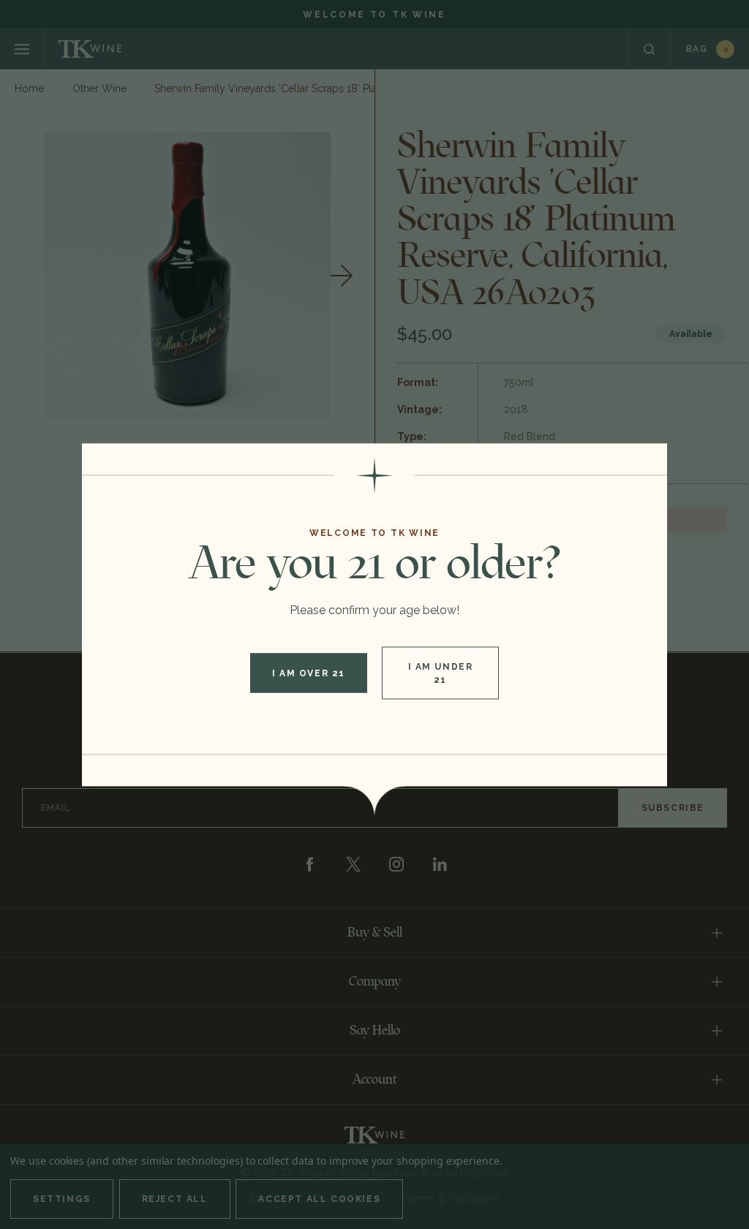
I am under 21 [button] (440, 672)
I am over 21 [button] (308, 673)
